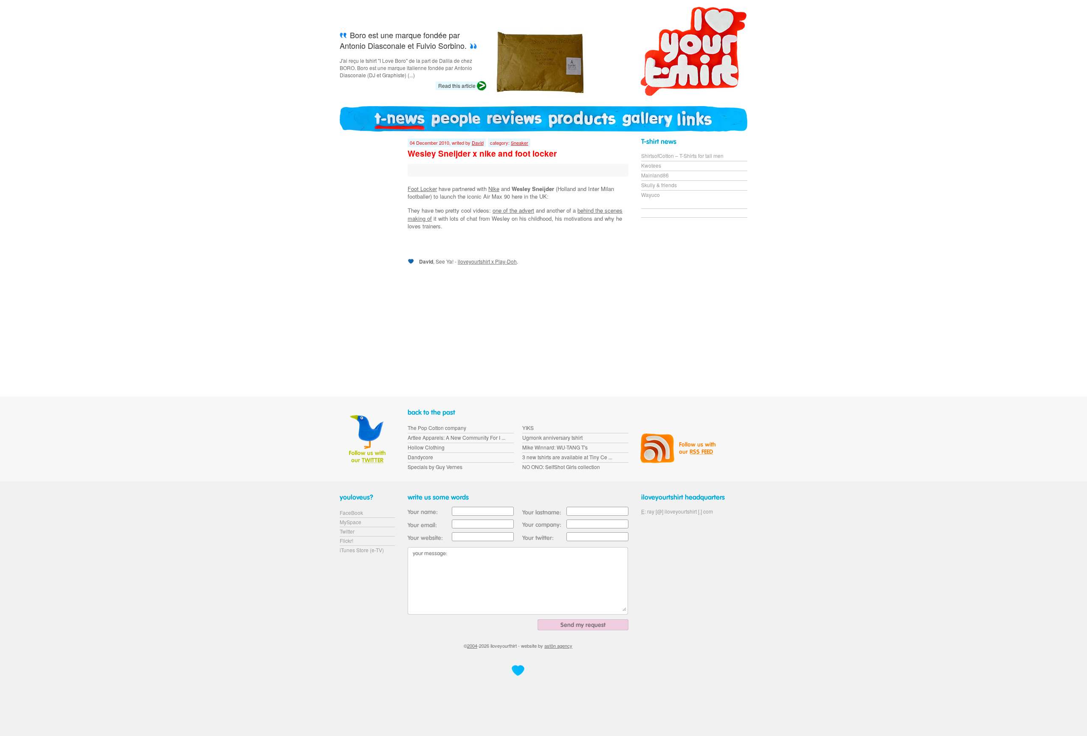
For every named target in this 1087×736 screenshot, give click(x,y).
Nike (493, 189)
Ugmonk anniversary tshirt (552, 437)
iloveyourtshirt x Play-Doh (487, 261)
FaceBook (351, 512)
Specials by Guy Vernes (435, 466)
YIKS (528, 427)
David (478, 142)
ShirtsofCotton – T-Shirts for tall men (682, 155)
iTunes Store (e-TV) (362, 549)
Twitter (347, 531)
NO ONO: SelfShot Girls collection (561, 466)
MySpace (350, 521)
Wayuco (650, 194)
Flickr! (346, 540)
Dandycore (420, 457)
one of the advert (513, 210)
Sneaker (519, 142)
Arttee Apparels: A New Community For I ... (456, 437)
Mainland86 (655, 175)
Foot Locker (422, 189)
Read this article (457, 85)
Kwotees (651, 165)
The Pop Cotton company (437, 427)
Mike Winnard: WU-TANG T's (555, 447)
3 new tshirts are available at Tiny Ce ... (567, 457)
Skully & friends (659, 184)
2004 (472, 645)
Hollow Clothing (426, 447)
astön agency (558, 645)
